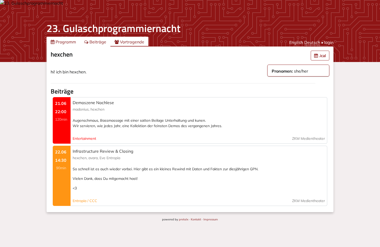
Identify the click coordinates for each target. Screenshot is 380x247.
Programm (65, 41)
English (296, 42)
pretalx (183, 219)
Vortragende (131, 41)
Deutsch (312, 42)
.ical (322, 55)
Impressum (210, 219)
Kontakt (196, 219)
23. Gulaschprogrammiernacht (113, 28)
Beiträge (97, 41)
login (328, 42)
